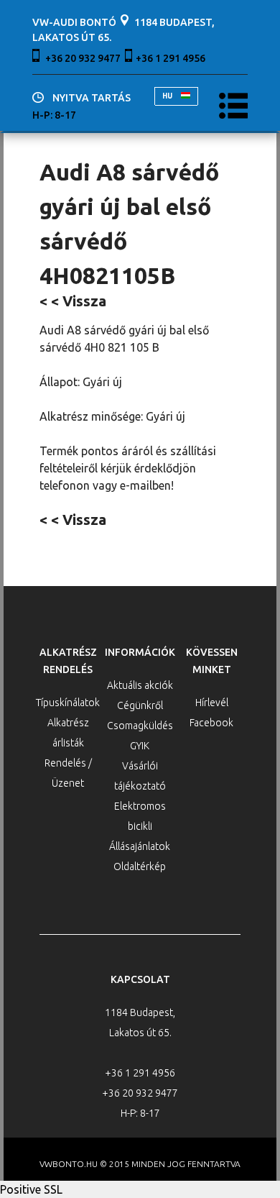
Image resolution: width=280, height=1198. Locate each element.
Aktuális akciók (140, 685)
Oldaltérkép (139, 866)
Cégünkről (140, 705)
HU (168, 96)
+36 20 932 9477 (83, 58)
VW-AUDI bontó (74, 22)
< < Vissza (72, 301)
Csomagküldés (140, 725)
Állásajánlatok (139, 846)
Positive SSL (31, 1189)
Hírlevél (211, 702)
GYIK (139, 745)
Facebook (211, 722)
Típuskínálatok (68, 702)
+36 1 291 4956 (170, 58)
